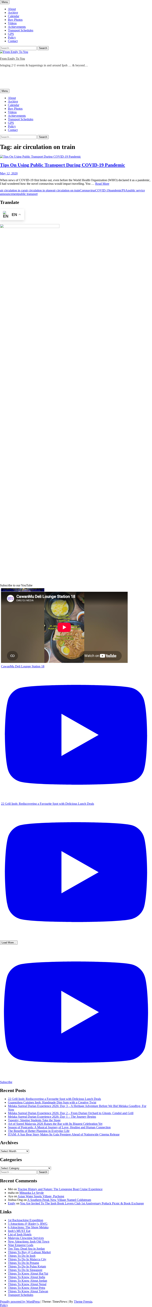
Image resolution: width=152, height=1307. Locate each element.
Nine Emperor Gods (20, 1245)
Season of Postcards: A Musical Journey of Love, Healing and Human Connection (59, 1127)
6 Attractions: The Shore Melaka (28, 1227)
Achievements (17, 26)
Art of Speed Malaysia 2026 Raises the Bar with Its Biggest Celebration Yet (55, 1123)
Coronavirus (87, 190)
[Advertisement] (72, 79)
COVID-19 (102, 190)
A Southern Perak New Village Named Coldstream (59, 1199)
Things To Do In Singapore (25, 1270)
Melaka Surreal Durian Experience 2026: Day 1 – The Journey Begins (52, 1116)
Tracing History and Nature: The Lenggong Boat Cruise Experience (60, 1189)
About (12, 9)
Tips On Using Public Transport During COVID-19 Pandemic (62, 165)
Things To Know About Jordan (27, 1280)
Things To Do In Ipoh (21, 1255)
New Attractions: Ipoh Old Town (28, 1241)
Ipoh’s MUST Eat (19, 1231)
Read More (102, 183)
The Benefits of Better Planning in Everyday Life (38, 1131)
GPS (11, 34)
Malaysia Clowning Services (26, 1238)
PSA (125, 190)
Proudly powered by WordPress (20, 1301)
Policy (12, 37)
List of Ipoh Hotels (19, 1234)
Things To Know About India (26, 1277)
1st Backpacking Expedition (25, 1220)
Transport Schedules (20, 30)
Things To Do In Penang (23, 1263)
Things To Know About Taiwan (28, 1291)
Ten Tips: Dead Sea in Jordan (26, 1248)
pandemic (116, 190)
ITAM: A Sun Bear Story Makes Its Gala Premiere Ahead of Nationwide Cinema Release (64, 1134)
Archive (13, 12)
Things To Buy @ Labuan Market (29, 1252)
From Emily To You (12, 58)
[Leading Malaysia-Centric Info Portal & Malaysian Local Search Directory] (29, 227)
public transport (28, 194)
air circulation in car (12, 190)
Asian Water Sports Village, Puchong (41, 1196)
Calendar (13, 16)
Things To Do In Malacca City (27, 1259)
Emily (11, 1203)
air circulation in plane (38, 190)
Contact (13, 41)
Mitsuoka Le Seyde (31, 1192)
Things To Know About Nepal (27, 1284)
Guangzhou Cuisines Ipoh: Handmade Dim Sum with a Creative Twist (52, 1102)
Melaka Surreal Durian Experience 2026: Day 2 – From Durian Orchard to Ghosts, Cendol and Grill (70, 1113)
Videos (12, 23)
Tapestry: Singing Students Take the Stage (34, 1120)
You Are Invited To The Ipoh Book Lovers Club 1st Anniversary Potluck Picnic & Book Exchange (82, 1203)
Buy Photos (15, 19)
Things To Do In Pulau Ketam (27, 1266)
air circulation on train (66, 190)
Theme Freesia (83, 1301)
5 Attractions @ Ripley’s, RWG (28, 1223)
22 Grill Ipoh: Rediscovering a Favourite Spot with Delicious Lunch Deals (54, 1099)
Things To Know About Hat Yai (28, 1273)
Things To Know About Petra (26, 1287)
